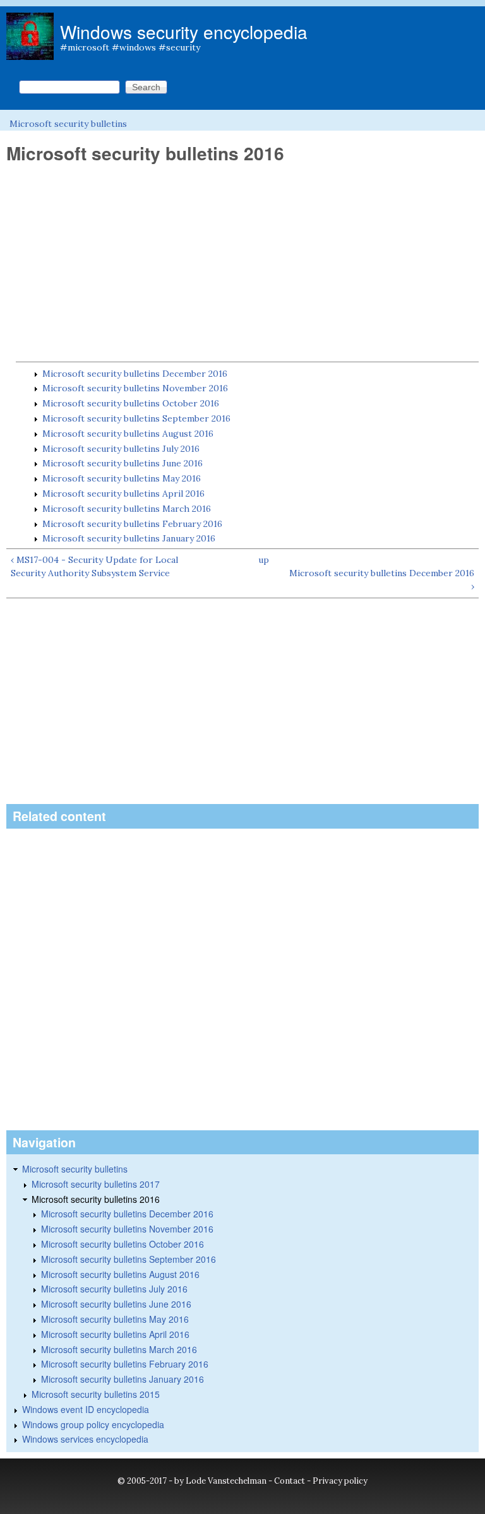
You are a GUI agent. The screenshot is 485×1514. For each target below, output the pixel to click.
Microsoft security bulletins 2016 (96, 1199)
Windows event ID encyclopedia (85, 1409)
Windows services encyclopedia (85, 1439)
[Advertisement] (242, 263)
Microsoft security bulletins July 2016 (121, 448)
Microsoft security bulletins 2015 (96, 1394)
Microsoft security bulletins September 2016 (136, 418)
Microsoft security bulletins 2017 (96, 1184)
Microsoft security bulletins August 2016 (127, 433)
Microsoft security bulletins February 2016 (132, 523)
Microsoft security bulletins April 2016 (123, 493)
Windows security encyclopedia (184, 31)
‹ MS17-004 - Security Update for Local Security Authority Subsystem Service (94, 566)
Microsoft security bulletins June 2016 (122, 463)
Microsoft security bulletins (68, 123)
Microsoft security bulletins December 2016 (134, 373)
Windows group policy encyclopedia (93, 1424)
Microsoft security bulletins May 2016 (121, 478)
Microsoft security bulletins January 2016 (128, 538)
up (263, 559)
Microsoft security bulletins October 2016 (130, 403)
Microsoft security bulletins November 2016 (135, 388)
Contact (289, 1481)
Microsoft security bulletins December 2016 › (381, 579)
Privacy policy (340, 1481)
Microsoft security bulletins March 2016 (126, 508)
